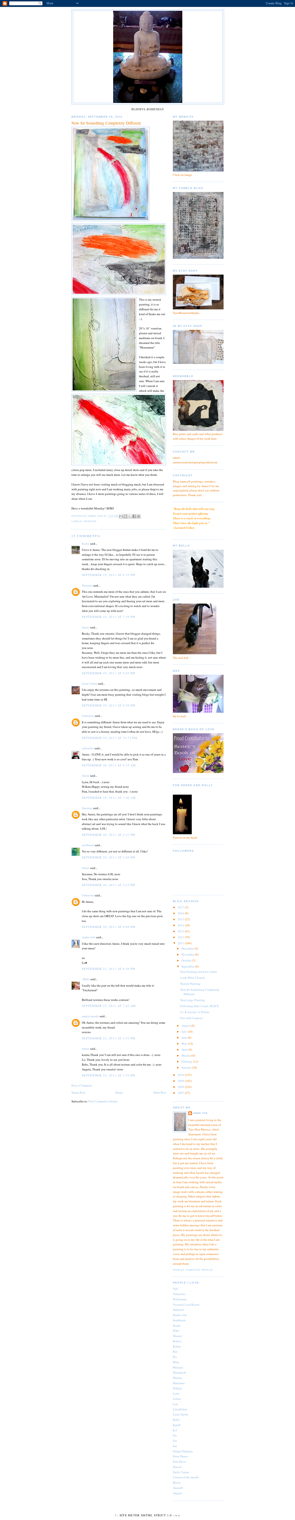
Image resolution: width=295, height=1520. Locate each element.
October (186, 960)
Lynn (176, 1393)
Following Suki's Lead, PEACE (199, 1006)
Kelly (176, 1420)
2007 (181, 1093)
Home (119, 1092)
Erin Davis (179, 1461)
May (184, 1043)
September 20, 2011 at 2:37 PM (109, 835)
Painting (90, 521)
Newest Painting (190, 984)
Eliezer (177, 1467)
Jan (175, 1446)
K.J (175, 1430)
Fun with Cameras (191, 1018)
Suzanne (87, 585)
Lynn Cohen (89, 683)
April (185, 1049)
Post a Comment (81, 1085)
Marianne (179, 1383)
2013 (181, 931)
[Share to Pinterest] (138, 516)
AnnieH (178, 1488)
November (188, 954)
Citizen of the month (186, 1477)
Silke (176, 1330)
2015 (181, 919)
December (188, 948)
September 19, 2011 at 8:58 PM (109, 705)
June (184, 1037)
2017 (181, 907)
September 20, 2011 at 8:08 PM (109, 927)
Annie (85, 627)
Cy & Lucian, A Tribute (194, 1012)
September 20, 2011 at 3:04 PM (109, 857)
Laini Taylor (180, 1414)
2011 (181, 943)
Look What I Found (192, 978)
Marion (177, 1378)
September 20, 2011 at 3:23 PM (109, 885)
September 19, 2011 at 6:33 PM (109, 575)
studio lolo (88, 937)
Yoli (175, 1289)
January (186, 1067)
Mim (176, 1362)
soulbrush (88, 845)
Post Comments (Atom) (102, 1101)
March (185, 1055)
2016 (181, 913)
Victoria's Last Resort (186, 1304)
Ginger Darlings (183, 1451)
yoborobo (88, 748)
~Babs (86, 979)
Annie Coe (200, 1113)
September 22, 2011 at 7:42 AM (109, 1006)
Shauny (177, 1336)
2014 (181, 925)
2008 (181, 1087)
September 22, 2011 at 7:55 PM (109, 1075)
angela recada (90, 1016)
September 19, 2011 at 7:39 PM (109, 617)
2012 (181, 937)
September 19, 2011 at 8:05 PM (109, 673)
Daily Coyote (181, 1472)
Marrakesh (179, 1372)
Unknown (88, 716)
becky (85, 543)
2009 (181, 1081)
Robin (177, 1346)
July (184, 1031)
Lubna (177, 1399)
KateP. (177, 1425)
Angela (177, 1493)
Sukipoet (178, 1310)
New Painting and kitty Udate (198, 972)
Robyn (177, 1341)
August (186, 1025)
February (187, 1061)
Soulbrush (179, 1320)
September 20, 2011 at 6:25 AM (109, 765)
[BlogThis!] (125, 516)
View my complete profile (193, 1270)
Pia (175, 1357)
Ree (175, 1351)
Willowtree (180, 1299)
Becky (177, 1482)
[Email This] (121, 516)
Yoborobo (179, 1294)
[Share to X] (129, 516)
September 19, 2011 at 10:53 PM (109, 738)
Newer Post (78, 1092)
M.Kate (177, 1388)
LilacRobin (180, 1409)
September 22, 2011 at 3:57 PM (109, 1038)
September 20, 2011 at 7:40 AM (109, 798)
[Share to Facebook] (134, 516)
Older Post (159, 1092)
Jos (175, 1435)
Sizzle (176, 1325)
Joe (175, 1441)
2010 (181, 1075)
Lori (175, 1404)
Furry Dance (180, 1456)
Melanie (178, 1367)
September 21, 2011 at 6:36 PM (109, 969)
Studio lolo (180, 1315)
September (188, 966)
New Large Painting (192, 1000)
